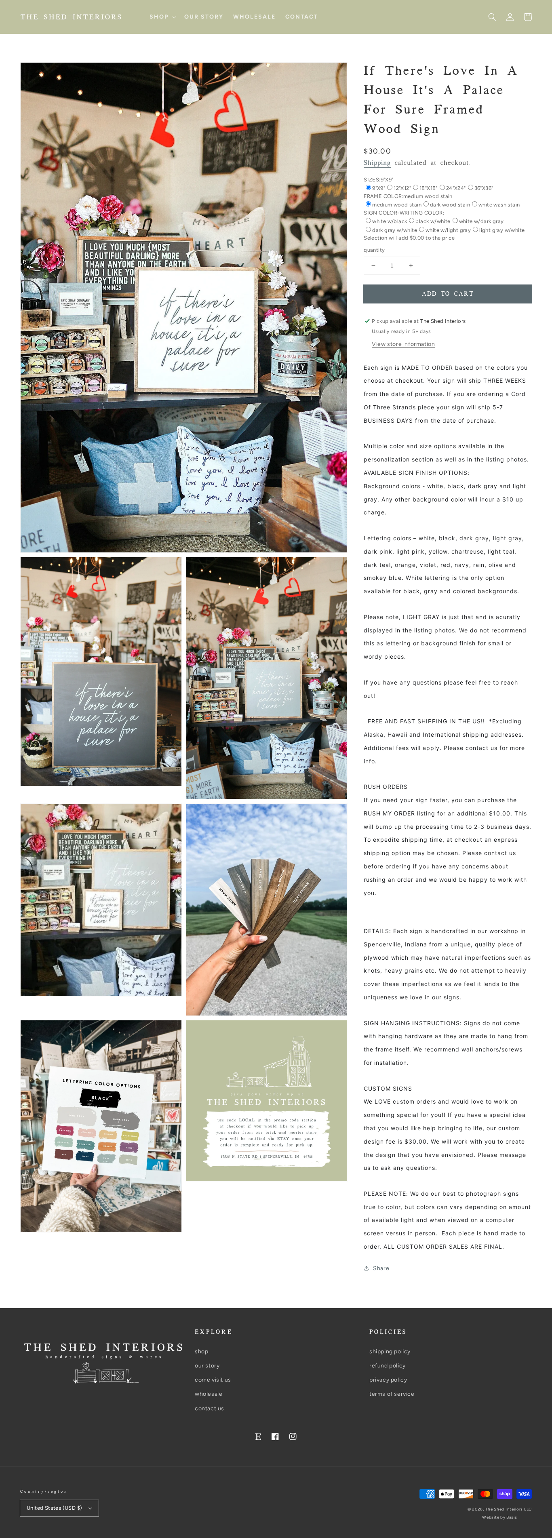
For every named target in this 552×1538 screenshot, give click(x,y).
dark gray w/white (394, 230)
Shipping (377, 163)
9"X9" (378, 188)
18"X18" (428, 188)
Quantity (374, 250)
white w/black (389, 221)
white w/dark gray (481, 221)
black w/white (432, 221)
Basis (511, 1517)
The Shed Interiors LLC (508, 1509)
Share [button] (381, 1268)
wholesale (208, 1394)
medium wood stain (396, 205)
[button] (492, 17)
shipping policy (390, 1351)
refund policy (387, 1365)
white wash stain (499, 205)
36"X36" (483, 188)
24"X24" (456, 188)
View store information (403, 344)
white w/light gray (448, 230)
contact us (209, 1408)
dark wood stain (450, 205)
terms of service (392, 1394)
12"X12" (402, 188)
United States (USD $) (54, 1508)
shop (201, 1351)
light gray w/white (502, 230)
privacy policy (388, 1379)
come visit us (213, 1379)
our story (207, 1365)
